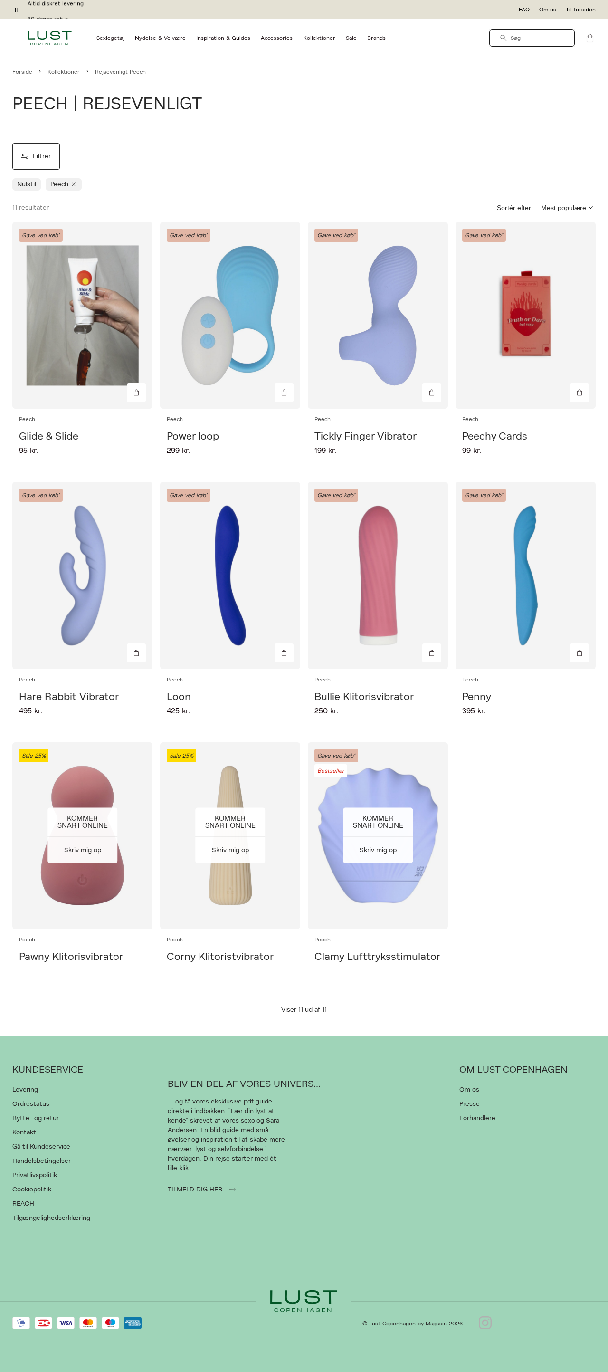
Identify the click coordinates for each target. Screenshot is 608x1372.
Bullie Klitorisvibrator (364, 696)
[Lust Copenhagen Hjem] (49, 38)
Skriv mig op (82, 850)
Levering (25, 1089)
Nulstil (26, 184)
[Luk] (453, 733)
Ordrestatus (30, 1104)
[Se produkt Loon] (230, 575)
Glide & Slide (48, 436)
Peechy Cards (494, 436)
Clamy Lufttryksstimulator (377, 956)
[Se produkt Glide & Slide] (82, 315)
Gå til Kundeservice (41, 1146)
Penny (476, 696)
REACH (23, 1203)
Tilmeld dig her (196, 1189)
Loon (179, 696)
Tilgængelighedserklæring (51, 1218)
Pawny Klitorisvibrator (71, 956)
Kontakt (24, 1132)
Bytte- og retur (35, 1118)
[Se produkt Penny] (526, 575)
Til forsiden (581, 9)
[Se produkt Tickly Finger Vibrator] (378, 315)
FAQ (524, 9)
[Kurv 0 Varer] (590, 38)
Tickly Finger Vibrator (365, 436)
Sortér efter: (515, 207)
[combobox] (532, 38)
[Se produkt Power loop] (230, 315)
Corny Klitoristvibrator (220, 956)
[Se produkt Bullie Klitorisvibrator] (378, 575)
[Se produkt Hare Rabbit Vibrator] (82, 575)
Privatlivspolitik (34, 1175)
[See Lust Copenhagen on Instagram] (485, 1323)
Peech (27, 419)
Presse (469, 1104)
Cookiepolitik (31, 1189)
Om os (547, 9)
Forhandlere (477, 1118)
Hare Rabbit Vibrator (69, 696)
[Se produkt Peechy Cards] (526, 315)
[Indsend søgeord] (503, 38)
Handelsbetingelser (41, 1161)
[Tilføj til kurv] (136, 392)
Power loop (193, 436)
